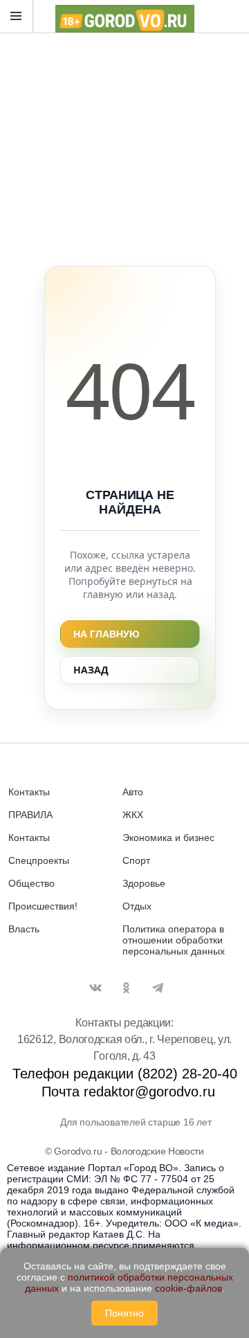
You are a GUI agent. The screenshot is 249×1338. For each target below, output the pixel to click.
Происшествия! (42, 906)
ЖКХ (132, 814)
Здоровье (143, 883)
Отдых (136, 906)
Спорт (136, 860)
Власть (23, 928)
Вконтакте (95, 987)
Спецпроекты (38, 860)
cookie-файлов (188, 1288)
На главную (106, 634)
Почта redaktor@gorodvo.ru (128, 1091)
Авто (132, 791)
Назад (91, 669)
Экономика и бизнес (168, 837)
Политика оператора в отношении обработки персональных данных (173, 940)
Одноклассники (126, 987)
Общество (31, 883)
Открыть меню (16, 16)
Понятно (124, 1313)
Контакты (29, 791)
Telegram (157, 987)
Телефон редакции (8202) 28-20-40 (124, 1073)
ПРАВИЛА (30, 814)
